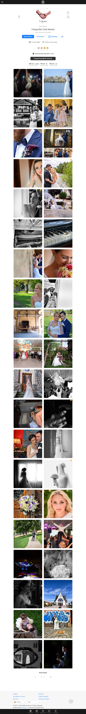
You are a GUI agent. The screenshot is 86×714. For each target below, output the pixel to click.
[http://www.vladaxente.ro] (62, 36)
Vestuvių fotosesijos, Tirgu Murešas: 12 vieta (44, 53)
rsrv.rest (24, 707)
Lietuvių (18, 702)
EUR (29, 702)
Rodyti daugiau (43, 672)
